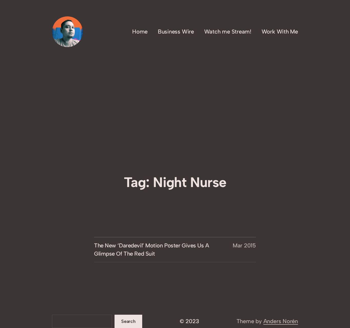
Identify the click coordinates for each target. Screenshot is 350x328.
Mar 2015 (244, 245)
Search (128, 321)
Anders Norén (280, 321)
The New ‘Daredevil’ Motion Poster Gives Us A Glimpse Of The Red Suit (151, 249)
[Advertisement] (175, 135)
